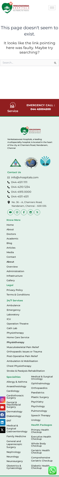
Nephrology (14, 452)
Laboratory (13, 314)
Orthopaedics (39, 388)
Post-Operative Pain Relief (22, 356)
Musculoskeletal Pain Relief (23, 347)
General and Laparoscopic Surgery (14, 444)
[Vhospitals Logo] (30, 130)
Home (10, 224)
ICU (9, 319)
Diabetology (14, 416)
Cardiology (13, 390)
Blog (9, 243)
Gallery (11, 280)
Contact (11, 256)
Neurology (13, 456)
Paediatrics (37, 392)
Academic (12, 238)
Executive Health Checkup (41, 437)
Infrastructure (15, 275)
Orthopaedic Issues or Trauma (24, 351)
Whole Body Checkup (38, 444)
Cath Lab (12, 328)
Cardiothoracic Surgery (15, 396)
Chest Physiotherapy (19, 365)
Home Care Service (18, 337)
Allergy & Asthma (17, 381)
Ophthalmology (40, 383)
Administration (15, 271)
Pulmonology (39, 410)
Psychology (38, 406)
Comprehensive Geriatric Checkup (42, 459)
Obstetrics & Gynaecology (14, 466)
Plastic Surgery (40, 397)
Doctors (11, 234)
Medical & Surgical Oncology (42, 377)
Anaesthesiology (16, 386)
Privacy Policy (15, 290)
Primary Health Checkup (40, 431)
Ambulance (13, 305)
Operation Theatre (18, 323)
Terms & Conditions (18, 294)
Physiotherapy (15, 332)
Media (10, 252)
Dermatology (14, 411)
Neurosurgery (15, 461)
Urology (35, 420)
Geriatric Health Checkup (40, 451)
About (10, 229)
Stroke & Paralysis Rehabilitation (26, 370)
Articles (11, 247)
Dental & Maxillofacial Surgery (14, 404)
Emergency (13, 309)
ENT (9, 420)
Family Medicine (16, 436)
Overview (12, 266)
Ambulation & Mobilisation (22, 361)
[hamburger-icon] (52, 7)
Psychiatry (37, 401)
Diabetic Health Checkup (40, 466)
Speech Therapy (40, 415)
